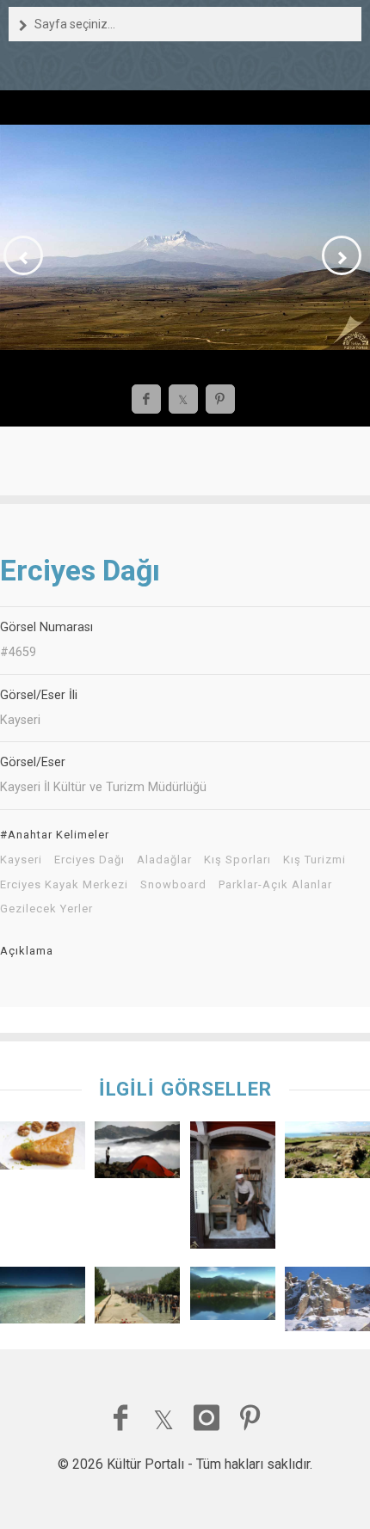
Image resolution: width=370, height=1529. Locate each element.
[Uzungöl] (232, 1298)
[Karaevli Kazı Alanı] (327, 1154)
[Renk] (137, 1154)
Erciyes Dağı (89, 860)
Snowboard (173, 885)
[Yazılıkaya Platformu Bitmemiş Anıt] (327, 1303)
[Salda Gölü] (42, 1299)
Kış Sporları (237, 860)
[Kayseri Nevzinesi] (42, 1149)
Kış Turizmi (314, 860)
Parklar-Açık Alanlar (275, 885)
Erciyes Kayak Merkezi (64, 885)
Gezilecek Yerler (46, 909)
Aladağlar (164, 860)
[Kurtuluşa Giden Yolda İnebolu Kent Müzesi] (232, 1189)
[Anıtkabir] (137, 1299)
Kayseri (21, 860)
